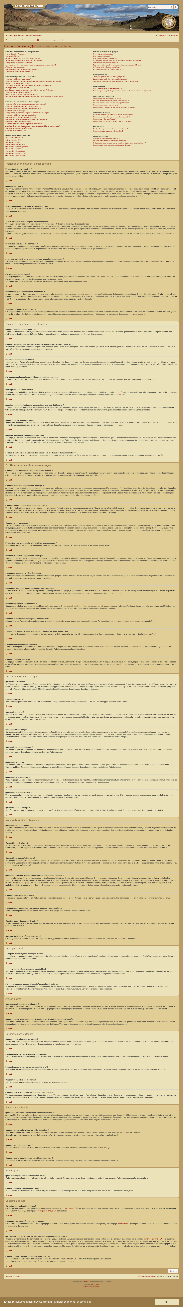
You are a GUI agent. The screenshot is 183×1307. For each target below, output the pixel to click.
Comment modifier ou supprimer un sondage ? (21, 115)
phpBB (118, 395)
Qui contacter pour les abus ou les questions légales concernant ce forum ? (119, 143)
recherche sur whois (151, 1239)
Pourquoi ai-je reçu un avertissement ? (18, 121)
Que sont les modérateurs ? (103, 56)
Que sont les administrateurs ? (104, 54)
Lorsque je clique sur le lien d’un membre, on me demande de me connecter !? (35, 96)
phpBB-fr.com (95, 1284)
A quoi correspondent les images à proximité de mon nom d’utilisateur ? (29, 90)
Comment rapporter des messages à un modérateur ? (24, 124)
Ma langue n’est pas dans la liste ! (17, 88)
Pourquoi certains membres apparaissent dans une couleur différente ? (117, 65)
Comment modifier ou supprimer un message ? (21, 106)
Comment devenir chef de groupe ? (105, 62)
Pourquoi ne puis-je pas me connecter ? (19, 62)
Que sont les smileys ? (13, 142)
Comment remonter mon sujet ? (16, 130)
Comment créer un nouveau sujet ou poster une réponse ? (25, 104)
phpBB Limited (67, 1208)
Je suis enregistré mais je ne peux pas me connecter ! (24, 60)
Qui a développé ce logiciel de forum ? (106, 138)
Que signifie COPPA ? (13, 56)
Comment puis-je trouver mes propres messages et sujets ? (114, 107)
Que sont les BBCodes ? (14, 138)
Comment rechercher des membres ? (106, 105)
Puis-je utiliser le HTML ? (14, 140)
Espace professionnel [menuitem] (34, 35)
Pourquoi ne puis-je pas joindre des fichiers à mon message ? (26, 119)
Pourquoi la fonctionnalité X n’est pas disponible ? (110, 141)
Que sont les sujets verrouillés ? (16, 153)
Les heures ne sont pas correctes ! (17, 83)
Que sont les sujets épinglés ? (15, 151)
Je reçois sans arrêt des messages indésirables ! (110, 79)
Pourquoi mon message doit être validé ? (19, 128)
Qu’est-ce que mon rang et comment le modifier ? (22, 94)
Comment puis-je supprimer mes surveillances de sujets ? (113, 121)
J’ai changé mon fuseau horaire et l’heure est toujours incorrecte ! (28, 85)
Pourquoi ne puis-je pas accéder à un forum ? (21, 117)
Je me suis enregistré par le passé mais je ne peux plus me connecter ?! (30, 65)
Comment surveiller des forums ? (104, 119)
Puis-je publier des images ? (15, 144)
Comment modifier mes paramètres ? (18, 79)
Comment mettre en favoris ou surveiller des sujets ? (111, 117)
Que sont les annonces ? (14, 149)
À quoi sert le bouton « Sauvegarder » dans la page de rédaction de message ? (32, 126)
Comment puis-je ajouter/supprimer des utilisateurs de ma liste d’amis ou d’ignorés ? (122, 91)
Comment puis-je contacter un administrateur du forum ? (112, 145)
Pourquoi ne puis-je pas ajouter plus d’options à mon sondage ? (27, 113)
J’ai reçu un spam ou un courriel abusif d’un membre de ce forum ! (116, 81)
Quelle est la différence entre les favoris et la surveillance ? (113, 115)
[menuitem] (21, 35)
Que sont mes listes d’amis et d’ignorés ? (107, 89)
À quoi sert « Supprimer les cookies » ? (19, 71)
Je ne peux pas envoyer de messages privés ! (109, 77)
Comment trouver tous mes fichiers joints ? (108, 131)
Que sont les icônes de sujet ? (15, 155)
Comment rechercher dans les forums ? (107, 98)
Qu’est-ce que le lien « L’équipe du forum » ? (108, 69)
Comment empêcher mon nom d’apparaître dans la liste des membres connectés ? (34, 81)
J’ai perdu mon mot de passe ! (15, 67)
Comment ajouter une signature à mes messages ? (23, 108)
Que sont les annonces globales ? (17, 147)
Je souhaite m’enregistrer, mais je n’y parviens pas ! (23, 58)
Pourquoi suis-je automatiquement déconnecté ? (22, 69)
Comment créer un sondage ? (15, 110)
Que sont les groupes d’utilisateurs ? (106, 58)
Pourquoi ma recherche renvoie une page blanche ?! (111, 103)
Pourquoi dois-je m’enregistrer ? (16, 54)
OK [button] (166, 1302)
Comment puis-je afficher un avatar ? (18, 92)
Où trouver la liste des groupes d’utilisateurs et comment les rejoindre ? (117, 60)
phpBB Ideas (123, 1224)
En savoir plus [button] (83, 1302)
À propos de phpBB (45, 1211)
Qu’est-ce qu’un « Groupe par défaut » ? (107, 67)
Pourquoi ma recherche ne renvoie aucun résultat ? (111, 100)
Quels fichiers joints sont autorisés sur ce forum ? (110, 129)
